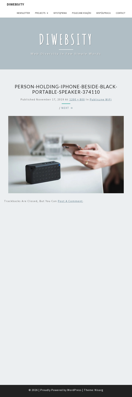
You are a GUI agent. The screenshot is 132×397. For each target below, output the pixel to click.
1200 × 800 (77, 99)
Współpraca (103, 12)
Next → (67, 108)
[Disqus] (66, 251)
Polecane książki (81, 12)
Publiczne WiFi (101, 99)
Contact (120, 12)
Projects (40, 12)
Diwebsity (15, 4)
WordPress (74, 390)
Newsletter (23, 12)
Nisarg (99, 390)
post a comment (70, 201)
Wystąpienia (60, 12)
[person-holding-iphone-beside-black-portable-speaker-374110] (66, 155)
